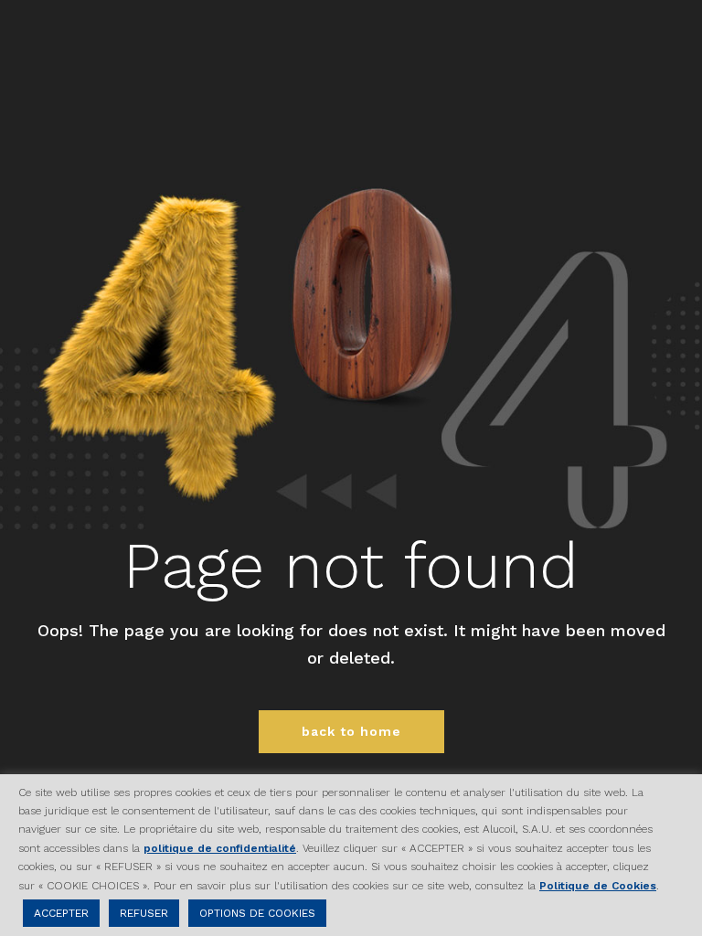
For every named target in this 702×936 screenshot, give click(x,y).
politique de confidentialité (220, 848)
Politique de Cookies (597, 885)
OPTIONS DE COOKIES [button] (257, 913)
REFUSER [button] (144, 913)
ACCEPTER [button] (61, 913)
